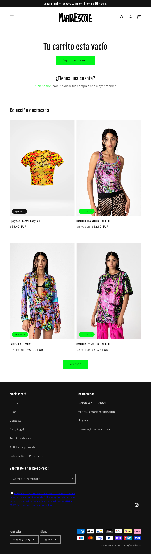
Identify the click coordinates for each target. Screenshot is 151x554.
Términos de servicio (23, 438)
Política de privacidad (23, 447)
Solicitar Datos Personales (26, 456)
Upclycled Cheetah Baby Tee (25, 221)
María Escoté (114, 545)
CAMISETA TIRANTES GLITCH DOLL (93, 221)
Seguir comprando (75, 60)
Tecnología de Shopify (131, 545)
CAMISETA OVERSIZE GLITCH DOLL (93, 344)
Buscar (14, 403)
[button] (11, 17)
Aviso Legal (17, 429)
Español (47, 539)
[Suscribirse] (71, 478)
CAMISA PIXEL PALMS (20, 344)
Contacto (16, 420)
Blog (13, 412)
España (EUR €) (21, 539)
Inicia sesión (43, 86)
